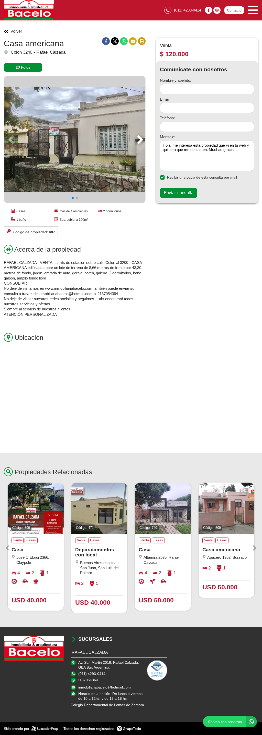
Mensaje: (167, 137)
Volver (16, 31)
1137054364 (88, 680)
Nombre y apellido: (175, 80)
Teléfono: (167, 118)
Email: (165, 99)
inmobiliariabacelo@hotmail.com (104, 687)
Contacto (234, 10)
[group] (74, 139)
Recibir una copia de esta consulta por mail (202, 177)
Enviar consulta (178, 192)
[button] (139, 139)
